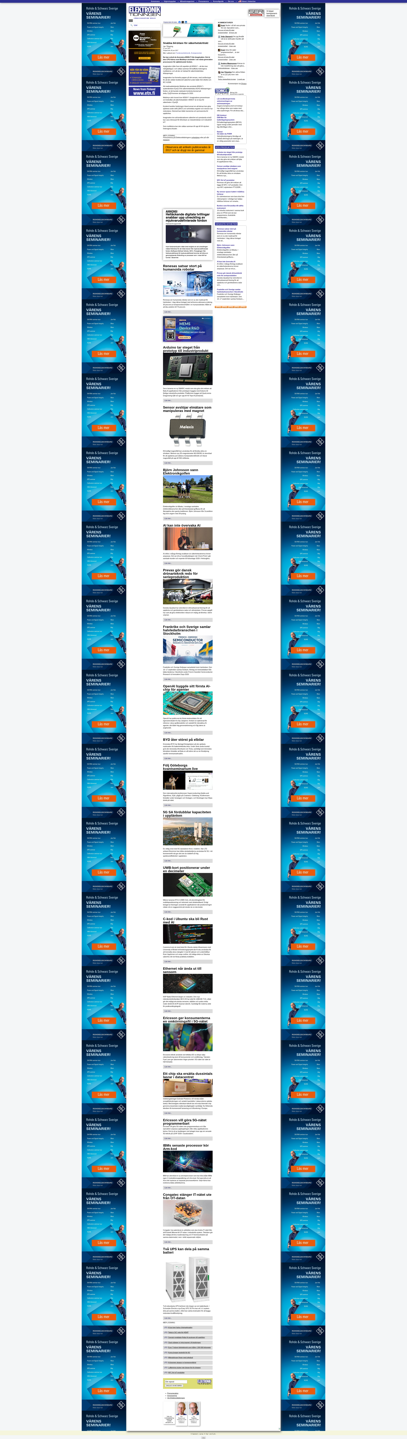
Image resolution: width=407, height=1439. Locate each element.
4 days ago (234, 68)
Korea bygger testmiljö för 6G (179, 1352)
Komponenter (196, 53)
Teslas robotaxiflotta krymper (227, 79)
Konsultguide (218, 1)
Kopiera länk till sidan (170, 22)
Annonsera (155, 1)
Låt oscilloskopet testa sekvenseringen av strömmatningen (226, 101)
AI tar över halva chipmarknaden (180, 1327)
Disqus (244, 84)
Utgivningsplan (170, 1)
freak (223, 25)
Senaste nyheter (226, 224)
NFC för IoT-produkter (176, 1372)
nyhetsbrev (195, 137)
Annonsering (172, 1396)
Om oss (231, 1)
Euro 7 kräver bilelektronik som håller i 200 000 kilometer (189, 1347)
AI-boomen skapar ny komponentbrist (182, 1362)
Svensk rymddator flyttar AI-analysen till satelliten (186, 1337)
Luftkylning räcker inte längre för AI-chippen (184, 1368)
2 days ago (232, 46)
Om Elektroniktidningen (176, 1398)
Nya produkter (224, 147)
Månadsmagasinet (187, 1)
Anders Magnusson (229, 63)
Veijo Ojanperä (227, 36)
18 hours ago (233, 32)
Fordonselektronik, (183, 53)
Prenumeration (172, 1393)
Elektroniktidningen (224, 68)
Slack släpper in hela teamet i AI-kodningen (184, 1342)
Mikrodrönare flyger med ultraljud (180, 1357)
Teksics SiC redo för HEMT (178, 1332)
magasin (166, 140)
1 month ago (241, 79)
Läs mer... (168, 312)
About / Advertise (248, 1)
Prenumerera (204, 1)
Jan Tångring (226, 72)
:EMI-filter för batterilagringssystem (225, 117)
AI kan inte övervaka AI (226, 261)
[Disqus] (188, 180)
